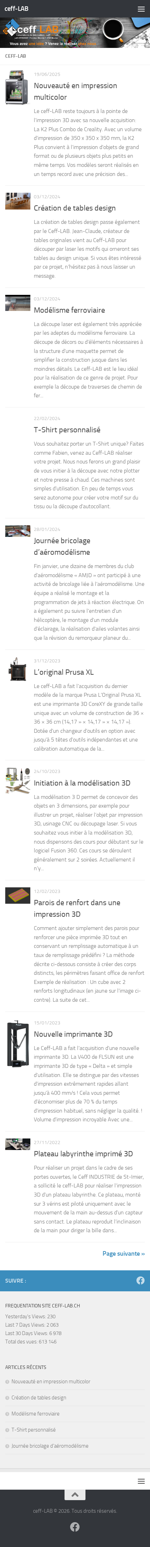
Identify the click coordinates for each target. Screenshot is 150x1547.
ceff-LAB (16, 9)
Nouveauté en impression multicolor (51, 1381)
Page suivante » (124, 1253)
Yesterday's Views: (26, 1316)
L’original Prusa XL (64, 672)
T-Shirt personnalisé (67, 429)
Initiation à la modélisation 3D (82, 783)
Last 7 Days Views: (25, 1325)
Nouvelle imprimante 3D (73, 1034)
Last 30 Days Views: (27, 1333)
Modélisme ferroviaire (69, 310)
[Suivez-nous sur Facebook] (140, 1280)
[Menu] (141, 8)
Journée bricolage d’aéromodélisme (50, 1446)
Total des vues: (22, 1342)
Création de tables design (75, 208)
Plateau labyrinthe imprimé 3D (83, 1153)
